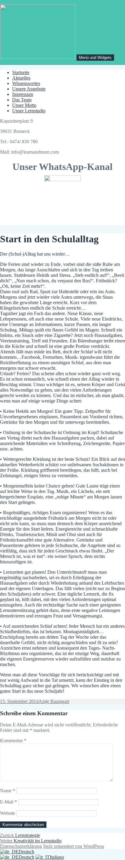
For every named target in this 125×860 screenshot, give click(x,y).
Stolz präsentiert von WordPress (73, 846)
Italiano (57, 857)
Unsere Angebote (29, 88)
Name (7, 790)
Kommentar (13, 740)
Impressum (22, 94)
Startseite (20, 72)
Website (7, 813)
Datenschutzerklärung (21, 846)
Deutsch (26, 851)
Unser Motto (24, 105)
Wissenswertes (26, 83)
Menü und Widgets (95, 57)
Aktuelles (21, 77)
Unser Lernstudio (29, 110)
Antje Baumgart (54, 701)
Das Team (22, 99)
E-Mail (8, 801)
